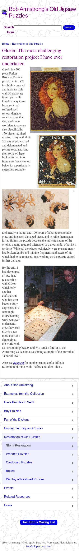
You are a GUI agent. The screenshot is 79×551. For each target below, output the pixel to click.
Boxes (10, 470)
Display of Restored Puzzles (25, 479)
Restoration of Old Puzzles (27, 43)
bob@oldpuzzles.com (38, 546)
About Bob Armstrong (18, 385)
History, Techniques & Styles (23, 428)
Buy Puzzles (12, 411)
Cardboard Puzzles (19, 462)
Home (5, 43)
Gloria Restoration (18, 445)
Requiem (18, 362)
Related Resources (17, 496)
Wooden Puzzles (17, 454)
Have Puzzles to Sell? (19, 402)
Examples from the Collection (24, 393)
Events (8, 488)
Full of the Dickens (16, 419)
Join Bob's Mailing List (38, 522)
